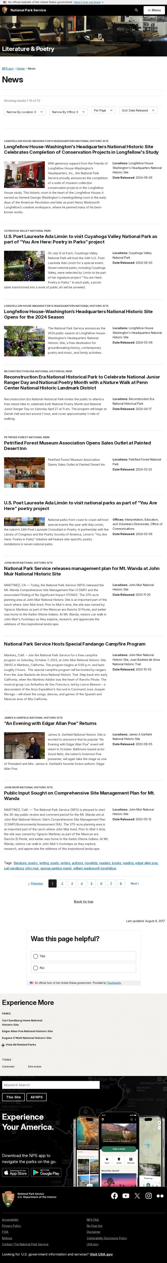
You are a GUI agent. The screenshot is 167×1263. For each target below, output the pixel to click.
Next (134, 884)
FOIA (5, 1232)
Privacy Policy (11, 1225)
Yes (42, 956)
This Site (13, 1097)
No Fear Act (94, 1225)
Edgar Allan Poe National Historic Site (27, 1031)
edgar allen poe (146, 863)
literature (20, 863)
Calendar (8, 1066)
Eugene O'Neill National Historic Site (27, 1037)
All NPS (37, 1097)
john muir (32, 868)
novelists (91, 863)
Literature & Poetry (28, 49)
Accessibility (10, 1219)
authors (77, 863)
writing (44, 863)
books (116, 863)
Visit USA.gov (101, 1254)
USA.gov (92, 1244)
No (42, 968)
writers (65, 863)
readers (104, 863)
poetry (33, 863)
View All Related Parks (21, 1044)
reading (128, 863)
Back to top (83, 902)
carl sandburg (14, 868)
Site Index (35, 1066)
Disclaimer (93, 1232)
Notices (7, 1238)
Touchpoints (114, 983)
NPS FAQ (93, 1219)
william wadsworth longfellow (94, 868)
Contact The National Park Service (25, 1244)
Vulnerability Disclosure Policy (107, 1238)
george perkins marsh (56, 868)
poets (55, 863)
